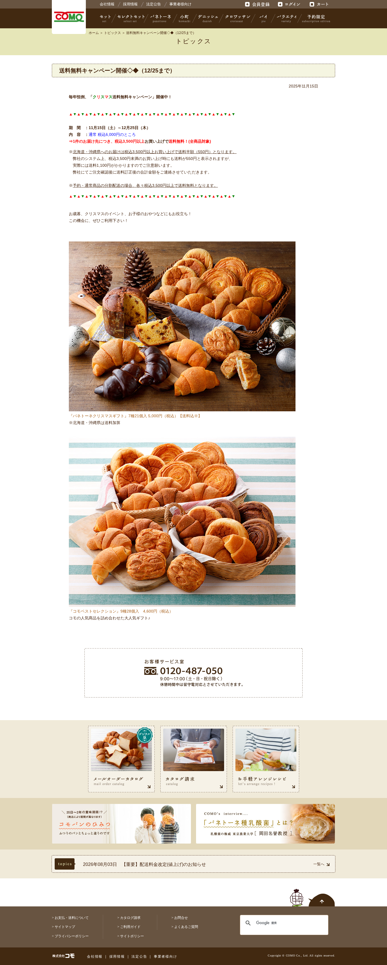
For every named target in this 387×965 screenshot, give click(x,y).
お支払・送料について (72, 918)
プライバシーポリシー (72, 936)
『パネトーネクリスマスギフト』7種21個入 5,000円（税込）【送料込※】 (135, 416)
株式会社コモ (69, 17)
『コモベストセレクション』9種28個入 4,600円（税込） (121, 611)
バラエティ (286, 18)
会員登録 (258, 4)
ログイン (288, 4)
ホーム (94, 33)
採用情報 (130, 4)
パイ (263, 18)
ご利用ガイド (130, 927)
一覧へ (318, 864)
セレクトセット (130, 18)
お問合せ (181, 918)
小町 (185, 18)
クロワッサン (237, 18)
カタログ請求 (130, 918)
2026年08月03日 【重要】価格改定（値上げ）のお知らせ (143, 864)
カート (319, 4)
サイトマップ (65, 927)
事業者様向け (180, 4)
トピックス (112, 33)
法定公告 (153, 4)
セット (105, 18)
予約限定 (315, 18)
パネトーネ (160, 18)
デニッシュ (208, 18)
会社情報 (107, 4)
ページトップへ (312, 894)
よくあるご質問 (186, 927)
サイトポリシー (132, 936)
